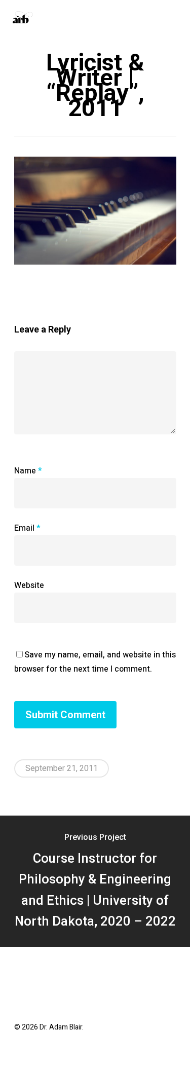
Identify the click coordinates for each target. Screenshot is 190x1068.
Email (27, 528)
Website (29, 585)
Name (28, 471)
